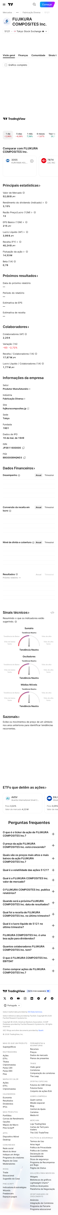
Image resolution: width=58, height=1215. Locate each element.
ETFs (5, 1058)
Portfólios (7, 1115)
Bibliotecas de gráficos (40, 1180)
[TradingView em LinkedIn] (32, 998)
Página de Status (38, 1168)
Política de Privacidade (40, 1147)
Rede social (8, 1148)
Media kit (34, 1115)
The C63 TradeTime (39, 1132)
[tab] (39, 475)
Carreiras (34, 1112)
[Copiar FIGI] (24, 457)
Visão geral (35, 1067)
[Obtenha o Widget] (52, 612)
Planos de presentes (39, 1058)
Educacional (8, 1175)
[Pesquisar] (34, 4)
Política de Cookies (39, 1150)
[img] (43, 31)
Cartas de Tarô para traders (39, 1128)
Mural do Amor (9, 1151)
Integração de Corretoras (41, 1203)
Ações (5, 1055)
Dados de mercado (39, 1055)
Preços (33, 1052)
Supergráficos (9, 1047)
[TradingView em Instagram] (25, 998)
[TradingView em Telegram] (39, 998)
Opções (6, 1121)
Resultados (8, 1100)
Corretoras (35, 1070)
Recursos (34, 1049)
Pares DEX (7, 1071)
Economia (7, 1097)
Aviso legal (35, 1144)
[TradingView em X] (5, 998)
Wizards (6, 1190)
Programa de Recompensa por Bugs (42, 1163)
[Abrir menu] (4, 4)
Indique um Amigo (11, 1154)
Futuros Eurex (36, 1088)
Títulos (6, 1061)
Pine (5, 1074)
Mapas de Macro (10, 1125)
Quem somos (36, 1100)
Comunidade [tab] (38, 55)
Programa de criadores (13, 1157)
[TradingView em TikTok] (45, 998)
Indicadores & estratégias (14, 1187)
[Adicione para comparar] (31, 161)
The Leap (34, 1076)
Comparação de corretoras (42, 1073)
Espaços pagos (10, 1196)
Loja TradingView (38, 1124)
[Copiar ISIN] (23, 448)
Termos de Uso (37, 1141)
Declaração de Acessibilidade (37, 1154)
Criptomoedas (9, 1065)
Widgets (34, 1176)
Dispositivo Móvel (11, 1136)
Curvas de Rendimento (13, 1118)
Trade (5, 1172)
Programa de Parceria (40, 1206)
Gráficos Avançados (39, 1186)
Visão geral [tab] (9, 55)
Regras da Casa (10, 1160)
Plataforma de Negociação (42, 1189)
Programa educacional (40, 1209)
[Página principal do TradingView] (10, 4)
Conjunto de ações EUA (41, 1091)
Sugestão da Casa (11, 1178)
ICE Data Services (35, 1012)
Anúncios (34, 1200)
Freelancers (8, 1193)
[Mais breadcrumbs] (17, 12)
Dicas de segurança (39, 1159)
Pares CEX (7, 1068)
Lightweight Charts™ (39, 1183)
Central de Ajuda (37, 1109)
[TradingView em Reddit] (52, 998)
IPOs (5, 1107)
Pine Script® (8, 1128)
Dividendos (8, 1104)
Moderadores (9, 1164)
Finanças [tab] (23, 55)
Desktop (7, 1139)
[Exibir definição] (23, 192)
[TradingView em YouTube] (18, 998)
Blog (32, 1106)
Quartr (40, 1030)
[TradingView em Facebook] (12, 998)
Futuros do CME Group (40, 1085)
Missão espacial (37, 1103)
